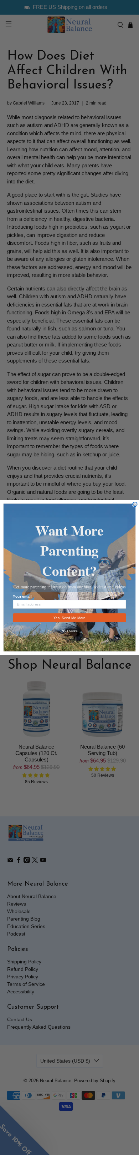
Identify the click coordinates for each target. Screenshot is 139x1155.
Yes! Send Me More (69, 617)
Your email (22, 596)
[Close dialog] (135, 504)
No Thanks (70, 631)
